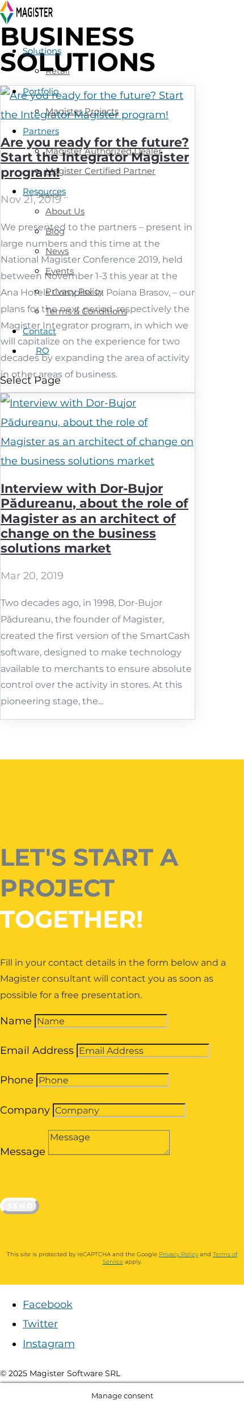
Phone (16, 1080)
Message (22, 1151)
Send (20, 1205)
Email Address (37, 1050)
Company (25, 1110)
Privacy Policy (178, 1254)
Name (16, 1021)
